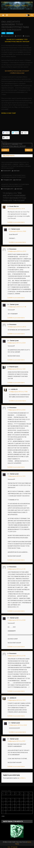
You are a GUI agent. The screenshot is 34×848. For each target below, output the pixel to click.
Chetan (8, 847)
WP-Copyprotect (14, 847)
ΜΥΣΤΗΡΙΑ (10, 33)
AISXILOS (19, 36)
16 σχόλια (27, 36)
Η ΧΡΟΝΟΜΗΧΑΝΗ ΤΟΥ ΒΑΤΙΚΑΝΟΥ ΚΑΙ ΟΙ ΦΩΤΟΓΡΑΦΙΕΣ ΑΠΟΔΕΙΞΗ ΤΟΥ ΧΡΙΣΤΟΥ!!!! (13, 176)
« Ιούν (3, 816)
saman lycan (16, 170)
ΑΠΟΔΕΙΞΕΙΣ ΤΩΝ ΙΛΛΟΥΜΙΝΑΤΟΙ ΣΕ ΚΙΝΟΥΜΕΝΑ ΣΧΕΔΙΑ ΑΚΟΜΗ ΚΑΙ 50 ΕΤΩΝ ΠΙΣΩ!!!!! (15, 185)
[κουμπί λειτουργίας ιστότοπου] (28, 15)
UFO (3, 33)
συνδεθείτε (22, 778)
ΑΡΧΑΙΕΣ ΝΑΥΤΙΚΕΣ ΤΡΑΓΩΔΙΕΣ (6, 150)
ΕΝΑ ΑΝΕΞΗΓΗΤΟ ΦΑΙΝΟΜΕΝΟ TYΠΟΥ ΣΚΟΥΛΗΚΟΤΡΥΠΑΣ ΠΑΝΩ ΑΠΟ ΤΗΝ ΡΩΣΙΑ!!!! (14, 145)
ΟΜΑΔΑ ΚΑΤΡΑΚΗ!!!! (29, 150)
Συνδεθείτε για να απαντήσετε (16, 222)
